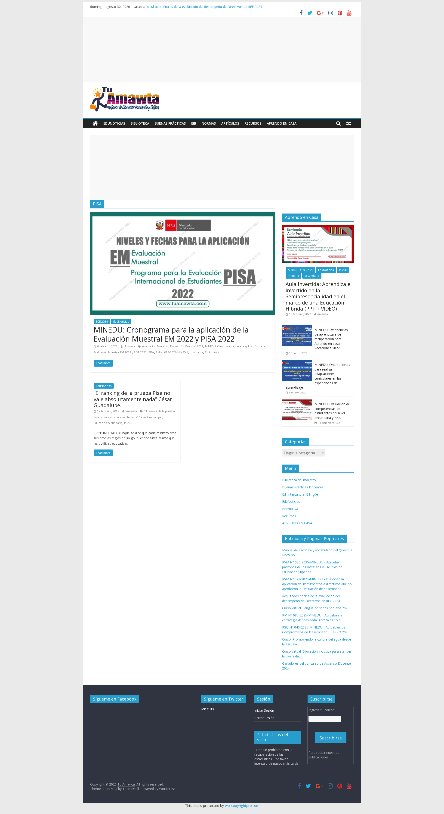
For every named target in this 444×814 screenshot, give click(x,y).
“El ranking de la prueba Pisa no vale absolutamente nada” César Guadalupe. (133, 399)
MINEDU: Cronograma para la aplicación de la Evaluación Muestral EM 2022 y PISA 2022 (171, 334)
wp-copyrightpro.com (242, 805)
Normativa (290, 508)
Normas (209, 123)
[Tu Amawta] (95, 123)
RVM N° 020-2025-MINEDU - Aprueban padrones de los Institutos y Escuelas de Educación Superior (312, 567)
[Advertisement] (222, 49)
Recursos (253, 123)
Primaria (293, 276)
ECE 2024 (102, 322)
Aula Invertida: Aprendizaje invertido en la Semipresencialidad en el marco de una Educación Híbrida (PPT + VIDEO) (318, 296)
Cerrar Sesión (264, 718)
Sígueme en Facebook (114, 699)
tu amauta (196, 352)
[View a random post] (349, 123)
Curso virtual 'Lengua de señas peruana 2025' (316, 608)
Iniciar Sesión (264, 710)
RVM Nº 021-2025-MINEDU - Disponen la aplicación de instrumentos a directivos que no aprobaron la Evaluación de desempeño (317, 584)
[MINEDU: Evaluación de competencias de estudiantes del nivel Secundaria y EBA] (297, 402)
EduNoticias (114, 123)
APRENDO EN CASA (281, 123)
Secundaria (312, 276)
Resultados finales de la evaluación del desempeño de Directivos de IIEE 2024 (204, 6)
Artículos (230, 123)
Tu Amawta (212, 352)
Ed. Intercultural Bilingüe (300, 494)
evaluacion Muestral (155, 346)
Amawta (130, 346)
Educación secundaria (108, 423)
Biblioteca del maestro (299, 480)
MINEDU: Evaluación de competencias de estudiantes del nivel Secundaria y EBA (332, 411)
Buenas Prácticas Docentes (303, 487)
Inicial (343, 270)
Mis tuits (207, 709)
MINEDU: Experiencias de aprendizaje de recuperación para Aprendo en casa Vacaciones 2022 (331, 339)
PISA (151, 352)
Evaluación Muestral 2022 (186, 346)
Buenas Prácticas (170, 123)
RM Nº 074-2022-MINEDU (172, 352)
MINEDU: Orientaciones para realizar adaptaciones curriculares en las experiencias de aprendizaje (318, 376)
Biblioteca (140, 123)
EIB (193, 123)
